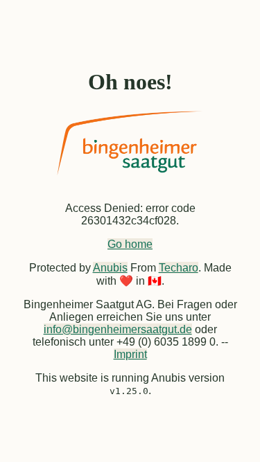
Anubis (110, 268)
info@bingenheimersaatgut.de (118, 329)
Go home (130, 244)
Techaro (178, 268)
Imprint (130, 354)
